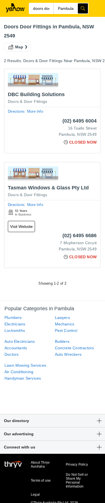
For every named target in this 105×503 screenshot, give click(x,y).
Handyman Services (22, 378)
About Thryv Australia (40, 464)
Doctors (11, 354)
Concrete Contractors (74, 348)
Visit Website (21, 226)
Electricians (14, 324)
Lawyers (62, 317)
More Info (35, 111)
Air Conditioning (18, 372)
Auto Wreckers (68, 354)
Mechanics (64, 324)
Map (19, 47)
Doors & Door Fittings (27, 101)
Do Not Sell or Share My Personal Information (77, 480)
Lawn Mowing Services (25, 365)
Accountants (15, 348)
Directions (16, 111)
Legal (35, 495)
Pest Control (66, 330)
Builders (62, 341)
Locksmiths (14, 330)
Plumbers (13, 317)
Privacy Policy (77, 464)
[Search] (83, 8)
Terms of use (41, 480)
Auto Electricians (19, 341)
